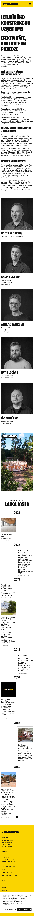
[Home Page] (10, 4)
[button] (30, 4)
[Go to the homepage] (10, 832)
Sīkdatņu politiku (7, 903)
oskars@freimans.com (7, 330)
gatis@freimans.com (7, 377)
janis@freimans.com (7, 423)
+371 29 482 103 (6, 284)
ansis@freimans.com (7, 282)
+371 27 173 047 (5, 332)
